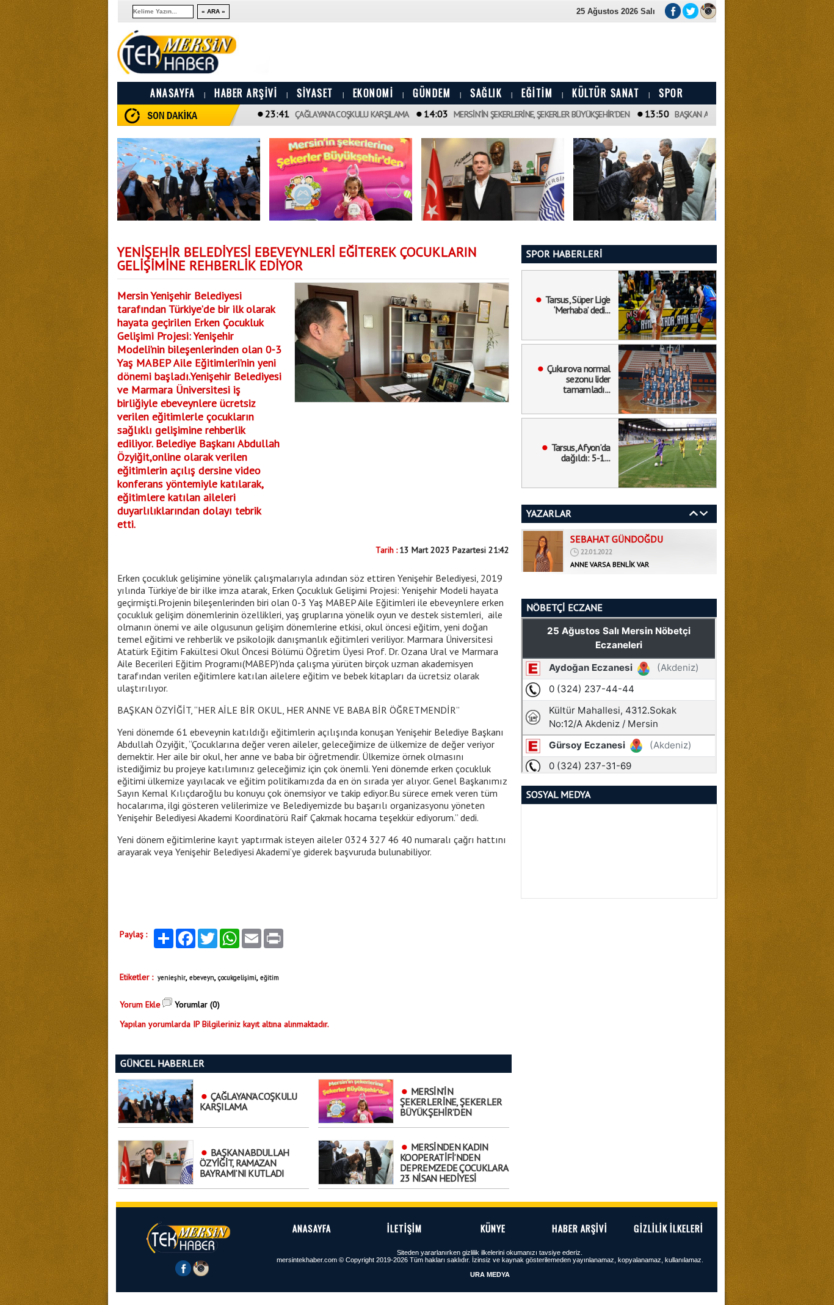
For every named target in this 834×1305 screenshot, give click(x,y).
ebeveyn (201, 977)
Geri (693, 513)
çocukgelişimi (237, 977)
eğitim (269, 977)
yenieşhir (172, 977)
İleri (704, 513)
